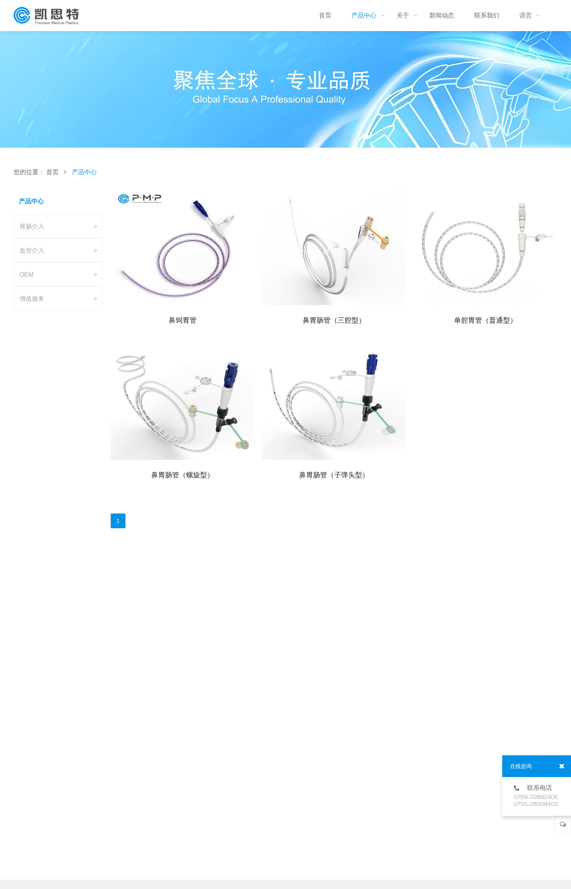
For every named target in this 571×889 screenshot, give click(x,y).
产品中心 (84, 171)
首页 (52, 171)
